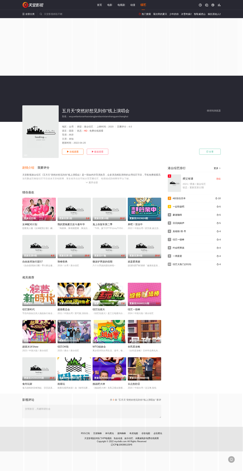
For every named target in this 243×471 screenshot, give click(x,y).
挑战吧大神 (99, 383)
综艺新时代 (28, 309)
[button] (30, 167)
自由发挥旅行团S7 (32, 261)
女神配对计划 (29, 224)
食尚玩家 (27, 383)
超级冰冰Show (30, 346)
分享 (210, 151)
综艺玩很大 (99, 309)
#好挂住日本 (179, 198)
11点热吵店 (134, 383)
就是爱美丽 (134, 261)
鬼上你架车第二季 (102, 224)
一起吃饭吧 (178, 206)
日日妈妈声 (178, 223)
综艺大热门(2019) (182, 264)
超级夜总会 (64, 309)
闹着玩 (61, 383)
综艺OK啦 (63, 346)
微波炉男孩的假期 (102, 261)
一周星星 (177, 256)
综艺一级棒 (134, 309)
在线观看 (73, 151)
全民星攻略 (134, 346)
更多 (217, 168)
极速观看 (97, 151)
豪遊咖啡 (177, 214)
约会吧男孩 (178, 247)
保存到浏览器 (214, 110)
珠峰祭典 (62, 261)
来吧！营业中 (135, 224)
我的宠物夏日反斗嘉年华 (71, 224)
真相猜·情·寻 (179, 231)
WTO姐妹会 (99, 346)
